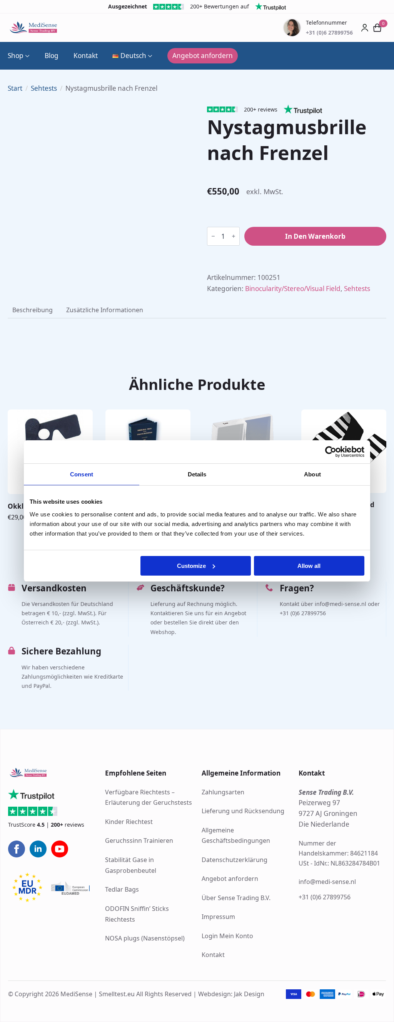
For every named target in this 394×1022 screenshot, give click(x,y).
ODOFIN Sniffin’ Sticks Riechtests (137, 914)
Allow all (309, 566)
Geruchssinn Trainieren (139, 840)
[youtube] (59, 849)
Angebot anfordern (230, 878)
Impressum (218, 916)
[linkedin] (38, 849)
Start (15, 88)
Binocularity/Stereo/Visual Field (293, 288)
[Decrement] (213, 236)
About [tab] (312, 474)
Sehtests (44, 88)
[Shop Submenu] (26, 55)
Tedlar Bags (122, 889)
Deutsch (133, 55)
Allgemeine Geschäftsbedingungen (236, 835)
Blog (51, 55)
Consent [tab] (81, 474)
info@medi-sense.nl (327, 881)
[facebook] (16, 849)
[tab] (32, 310)
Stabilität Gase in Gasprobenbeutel (130, 865)
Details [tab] (197, 474)
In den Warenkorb (315, 236)
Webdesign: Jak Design (231, 994)
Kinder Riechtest (129, 821)
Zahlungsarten (223, 792)
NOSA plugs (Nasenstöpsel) (145, 938)
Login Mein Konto (227, 936)
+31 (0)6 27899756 (325, 897)
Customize (191, 566)
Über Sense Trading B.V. (236, 898)
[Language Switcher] (149, 55)
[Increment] (233, 236)
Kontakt (85, 55)
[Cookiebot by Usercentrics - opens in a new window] (330, 452)
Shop (15, 55)
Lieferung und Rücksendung (243, 811)
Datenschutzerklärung (234, 860)
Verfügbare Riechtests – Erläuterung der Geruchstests (148, 797)
